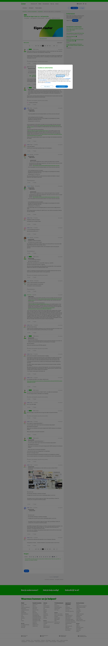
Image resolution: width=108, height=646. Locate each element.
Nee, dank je (47, 86)
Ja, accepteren (62, 86)
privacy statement (43, 79)
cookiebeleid (67, 78)
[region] (54, 77)
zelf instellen (47, 82)
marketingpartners (60, 75)
